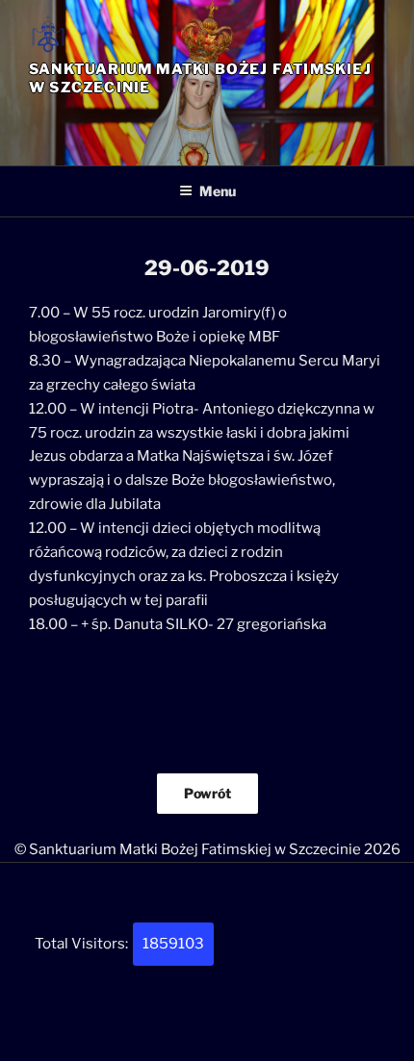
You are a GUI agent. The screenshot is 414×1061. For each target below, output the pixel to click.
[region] (207, 124)
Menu (217, 191)
